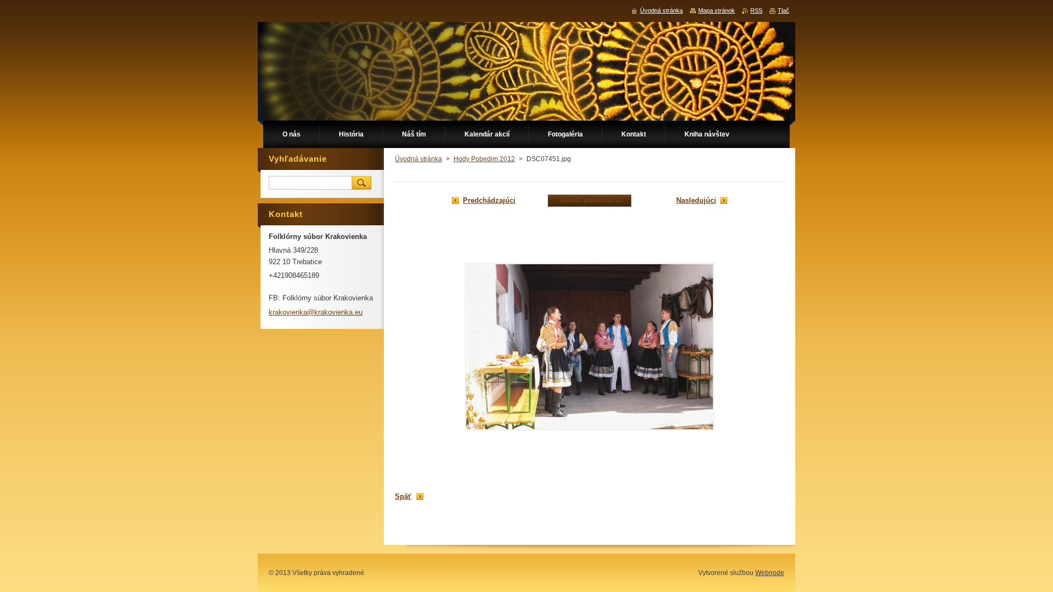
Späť (403, 496)
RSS (756, 10)
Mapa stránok (716, 10)
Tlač (783, 10)
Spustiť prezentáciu (589, 200)
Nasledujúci (696, 200)
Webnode (769, 573)
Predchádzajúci (489, 200)
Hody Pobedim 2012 (484, 159)
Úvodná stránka (418, 159)
